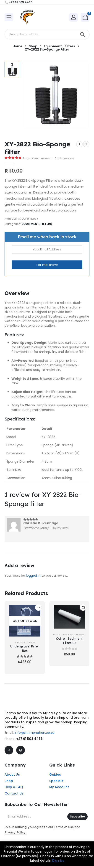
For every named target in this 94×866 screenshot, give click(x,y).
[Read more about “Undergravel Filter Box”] (38, 607)
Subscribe (77, 816)
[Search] (82, 34)
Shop (9, 781)
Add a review (64, 158)
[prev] (79, 144)
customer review (36, 158)
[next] (86, 144)
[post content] (25, 621)
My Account (59, 787)
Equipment (30, 224)
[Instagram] (20, 750)
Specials (56, 781)
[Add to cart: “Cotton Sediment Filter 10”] (83, 607)
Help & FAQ (14, 787)
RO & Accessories (63, 634)
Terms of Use (64, 827)
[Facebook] (9, 750)
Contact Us (14, 793)
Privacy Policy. (15, 832)
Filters (46, 224)
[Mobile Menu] (9, 17)
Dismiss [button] (58, 860)
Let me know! (47, 264)
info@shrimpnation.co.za (34, 732)
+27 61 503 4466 (29, 738)
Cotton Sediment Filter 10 (69, 641)
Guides (55, 774)
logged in (33, 575)
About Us (12, 774)
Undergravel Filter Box (24, 648)
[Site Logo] (27, 17)
